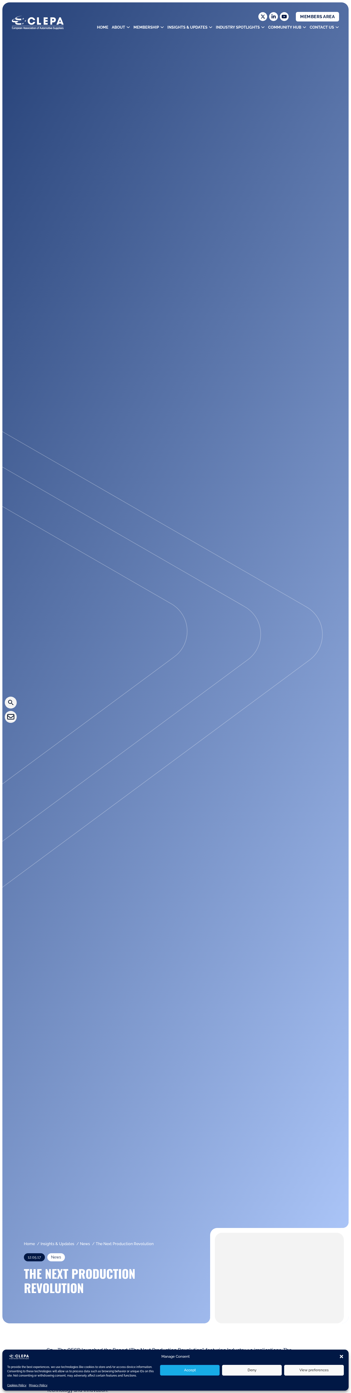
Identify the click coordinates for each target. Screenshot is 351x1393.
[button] (341, 1356)
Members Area (317, 16)
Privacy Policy (38, 1385)
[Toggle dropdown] (128, 27)
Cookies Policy (17, 1385)
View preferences (314, 1370)
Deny (252, 1370)
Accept (190, 1370)
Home (102, 27)
